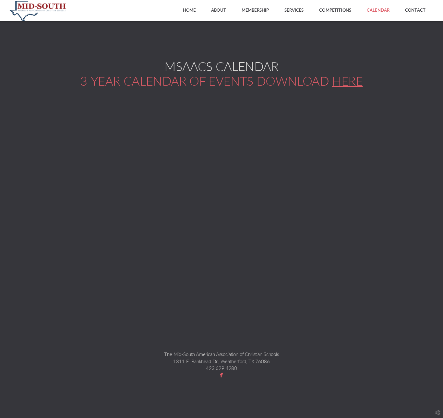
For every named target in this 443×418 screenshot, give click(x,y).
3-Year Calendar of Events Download (221, 82)
